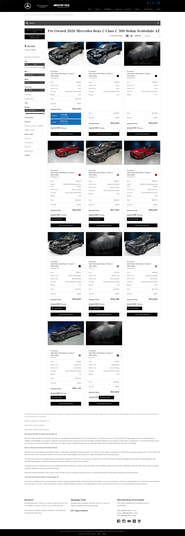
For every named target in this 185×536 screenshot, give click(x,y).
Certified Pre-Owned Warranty (56, 510)
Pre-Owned (107, 9)
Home (26, 15)
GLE (66, 503)
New (89, 9)
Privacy (99, 533)
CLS (51, 506)
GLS (26, 506)
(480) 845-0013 (127, 513)
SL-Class (43, 506)
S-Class (37, 506)
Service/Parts (148, 9)
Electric (97, 9)
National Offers (82, 506)
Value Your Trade (101, 503)
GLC (62, 503)
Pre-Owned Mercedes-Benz (33, 513)
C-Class (40, 503)
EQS (61, 506)
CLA (45, 503)
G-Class (54, 503)
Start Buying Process (66, 134)
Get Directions (121, 506)
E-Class (49, 503)
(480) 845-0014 (126, 515)
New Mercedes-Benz (31, 503)
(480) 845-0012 (126, 510)
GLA (59, 503)
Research (118, 9)
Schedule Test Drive (88, 503)
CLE (48, 506)
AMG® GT (31, 506)
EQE (58, 506)
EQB (54, 506)
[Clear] (33, 50)
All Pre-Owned (29, 510)
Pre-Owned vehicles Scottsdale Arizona (40, 15)
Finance (137, 9)
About (159, 9)
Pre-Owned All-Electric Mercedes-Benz (34, 37)
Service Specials (93, 506)
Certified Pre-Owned (40, 510)
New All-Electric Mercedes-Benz (35, 31)
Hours (135, 510)
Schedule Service (76, 503)
